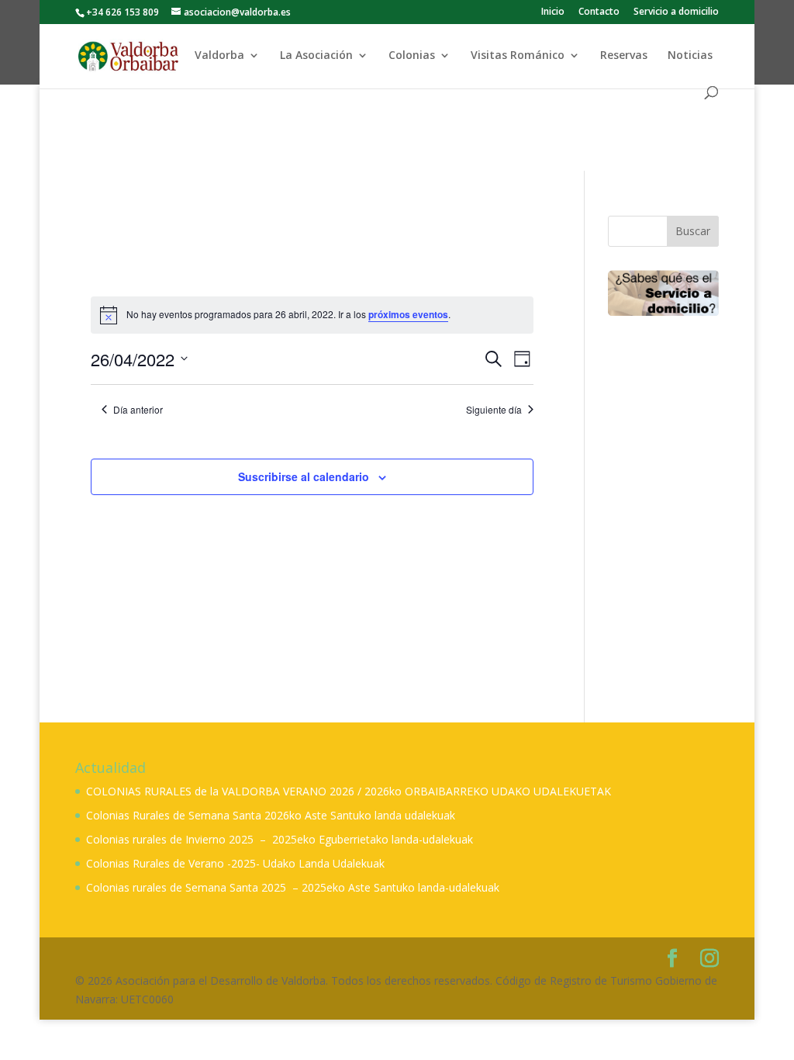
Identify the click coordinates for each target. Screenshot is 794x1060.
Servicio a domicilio (676, 12)
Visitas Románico (517, 56)
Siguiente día (494, 410)
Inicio (552, 12)
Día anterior (138, 410)
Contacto (599, 12)
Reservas (623, 56)
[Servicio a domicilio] (663, 293)
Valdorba (219, 56)
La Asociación (316, 56)
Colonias (411, 56)
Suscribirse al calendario (303, 476)
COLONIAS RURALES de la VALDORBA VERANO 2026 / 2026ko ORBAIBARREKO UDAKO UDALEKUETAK (348, 791)
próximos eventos (408, 314)
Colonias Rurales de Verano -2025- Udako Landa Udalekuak (235, 863)
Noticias (690, 56)
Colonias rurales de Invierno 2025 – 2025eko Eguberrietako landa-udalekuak (279, 839)
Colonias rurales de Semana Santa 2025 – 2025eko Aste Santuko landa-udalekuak (292, 887)
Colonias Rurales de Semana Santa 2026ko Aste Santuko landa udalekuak (270, 815)
